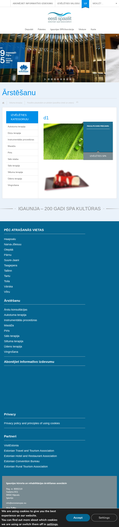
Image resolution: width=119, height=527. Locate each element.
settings (52, 524)
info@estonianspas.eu (16, 503)
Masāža (11, 146)
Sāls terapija (14, 165)
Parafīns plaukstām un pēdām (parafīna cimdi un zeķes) (50, 103)
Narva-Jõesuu (12, 244)
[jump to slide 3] (54, 79)
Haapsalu (10, 239)
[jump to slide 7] (67, 79)
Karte (93, 29)
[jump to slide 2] (51, 79)
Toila (7, 281)
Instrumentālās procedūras (21, 139)
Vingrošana (13, 185)
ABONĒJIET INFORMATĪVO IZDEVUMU (33, 3)
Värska (8, 286)
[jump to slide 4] (58, 79)
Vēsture (82, 29)
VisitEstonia (11, 445)
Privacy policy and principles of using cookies (32, 423)
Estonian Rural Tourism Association (26, 466)
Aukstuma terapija (16, 126)
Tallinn (8, 270)
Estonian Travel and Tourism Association (29, 450)
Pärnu (7, 254)
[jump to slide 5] (61, 79)
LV (85, 3)
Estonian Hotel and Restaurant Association (30, 456)
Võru (7, 291)
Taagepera (10, 265)
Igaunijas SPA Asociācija (62, 29)
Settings (104, 518)
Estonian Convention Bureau (22, 461)
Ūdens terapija (15, 178)
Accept (78, 518)
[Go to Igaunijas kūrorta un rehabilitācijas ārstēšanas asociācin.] (4, 103)
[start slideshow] (45, 79)
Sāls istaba (13, 159)
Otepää (8, 249)
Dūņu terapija (14, 133)
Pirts (10, 152)
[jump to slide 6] (64, 79)
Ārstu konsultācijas (15, 309)
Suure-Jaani (11, 260)
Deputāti (29, 29)
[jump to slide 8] (70, 79)
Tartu (7, 276)
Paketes (42, 29)
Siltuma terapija (15, 103)
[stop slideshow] (74, 79)
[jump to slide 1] (48, 79)
